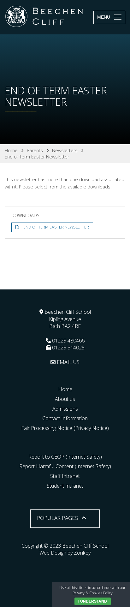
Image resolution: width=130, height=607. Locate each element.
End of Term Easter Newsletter (56, 227)
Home (65, 389)
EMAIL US (68, 362)
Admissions (65, 408)
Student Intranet (65, 485)
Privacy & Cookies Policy (93, 593)
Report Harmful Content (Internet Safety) (65, 466)
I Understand (92, 601)
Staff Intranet (65, 476)
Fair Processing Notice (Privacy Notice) (65, 428)
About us (65, 399)
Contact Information (65, 418)
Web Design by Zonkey (65, 552)
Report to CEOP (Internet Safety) (65, 456)
